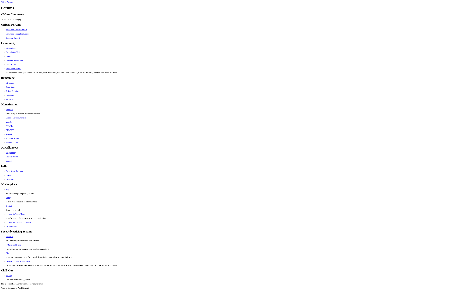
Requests (9, 99)
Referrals (9, 237)
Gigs (7, 253)
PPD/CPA (10, 126)
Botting (8, 161)
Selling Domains (12, 91)
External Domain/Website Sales (18, 261)
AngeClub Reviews (13, 69)
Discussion (10, 83)
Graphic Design (12, 157)
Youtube (9, 122)
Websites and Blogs (13, 245)
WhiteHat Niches (12, 138)
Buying (8, 189)
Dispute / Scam (11, 226)
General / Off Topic (13, 52)
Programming (11, 153)
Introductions (11, 48)
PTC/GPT (10, 130)
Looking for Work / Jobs (15, 214)
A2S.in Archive (7, 2)
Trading (9, 206)
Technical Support (13, 38)
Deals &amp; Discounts (15, 171)
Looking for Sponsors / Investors (18, 222)
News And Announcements (16, 30)
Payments (9, 110)
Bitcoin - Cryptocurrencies (16, 118)
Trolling (9, 276)
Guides (8, 56)
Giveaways (10, 179)
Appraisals (10, 95)
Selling (8, 198)
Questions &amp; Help (14, 60)
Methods (9, 134)
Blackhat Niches (12, 142)
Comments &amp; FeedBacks (17, 34)
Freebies (9, 175)
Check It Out (11, 64)
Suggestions (10, 87)
